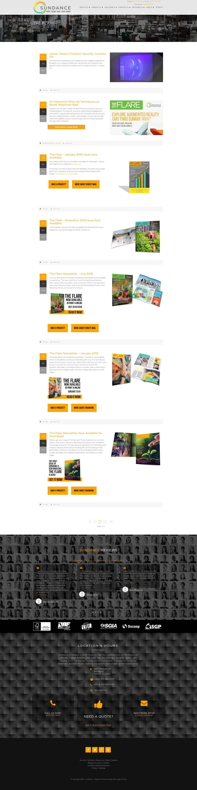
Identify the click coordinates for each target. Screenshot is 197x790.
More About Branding (84, 407)
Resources (100, 760)
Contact (106, 763)
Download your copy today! (67, 174)
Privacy (94, 768)
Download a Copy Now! (66, 126)
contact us (76, 164)
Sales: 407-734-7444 (104, 679)
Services (83, 760)
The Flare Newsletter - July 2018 (71, 274)
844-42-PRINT (137, 1)
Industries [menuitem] (110, 7)
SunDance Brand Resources (99, 765)
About (107, 760)
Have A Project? (58, 184)
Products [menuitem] (96, 7)
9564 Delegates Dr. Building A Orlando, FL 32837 (102, 671)
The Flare (45, 90)
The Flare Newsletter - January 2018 (73, 353)
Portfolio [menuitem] (123, 7)
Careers (114, 760)
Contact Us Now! (144, 715)
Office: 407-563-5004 (104, 684)
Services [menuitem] (84, 7)
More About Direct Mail (86, 184)
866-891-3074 (148, 4)
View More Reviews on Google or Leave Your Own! (98, 561)
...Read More (42, 595)
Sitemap (102, 768)
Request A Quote (94, 763)
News (151, 29)
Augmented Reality (48, 143)
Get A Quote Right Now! (98, 725)
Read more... (56, 90)
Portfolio (90, 760)
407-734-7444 (155, 1)
